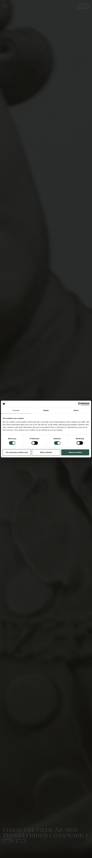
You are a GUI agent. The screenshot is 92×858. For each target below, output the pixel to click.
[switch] (35, 443)
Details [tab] (46, 410)
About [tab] (76, 410)
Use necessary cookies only (17, 452)
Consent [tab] (16, 410)
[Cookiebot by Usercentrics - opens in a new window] (79, 404)
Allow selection (46, 452)
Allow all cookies (75, 452)
